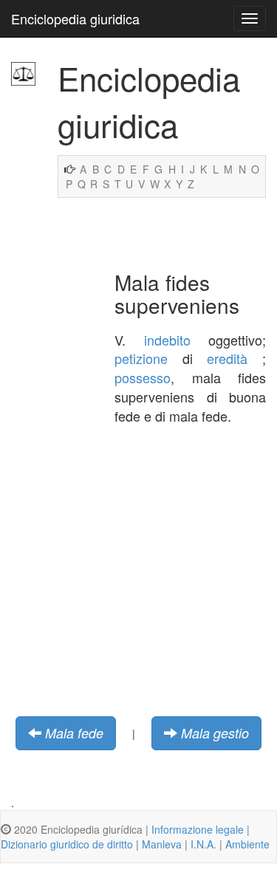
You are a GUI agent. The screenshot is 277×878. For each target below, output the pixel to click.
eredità (227, 358)
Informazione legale (197, 829)
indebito (167, 339)
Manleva (162, 844)
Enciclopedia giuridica (75, 18)
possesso (142, 377)
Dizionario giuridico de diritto (67, 844)
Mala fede (74, 733)
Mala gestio (215, 733)
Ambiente (247, 844)
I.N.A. (203, 844)
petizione (141, 358)
